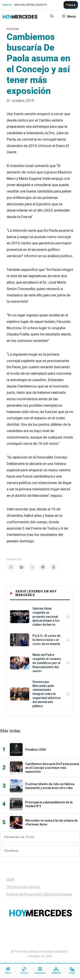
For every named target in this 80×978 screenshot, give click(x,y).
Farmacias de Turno (19, 837)
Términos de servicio (23, 887)
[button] (52, 16)
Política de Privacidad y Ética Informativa (39, 894)
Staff (10, 879)
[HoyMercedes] (20, 16)
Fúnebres (11, 851)
